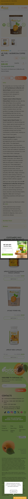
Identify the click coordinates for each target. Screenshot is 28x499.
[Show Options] (12, 250)
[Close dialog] (26, 241)
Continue (7, 254)
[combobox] (7, 250)
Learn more (13, 491)
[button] (15, 498)
